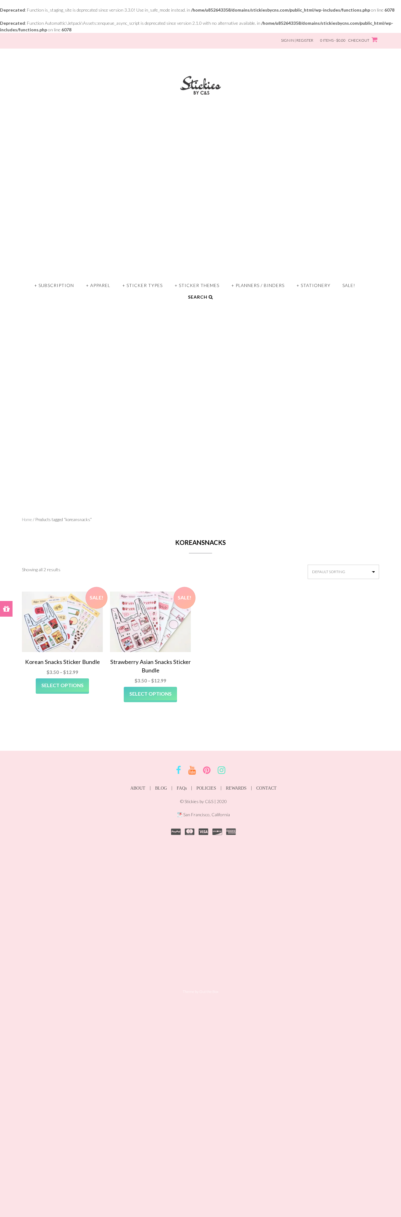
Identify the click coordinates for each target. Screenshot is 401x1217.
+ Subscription (54, 285)
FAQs (182, 788)
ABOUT (137, 788)
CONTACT (266, 788)
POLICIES (206, 788)
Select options (62, 685)
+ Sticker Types (142, 285)
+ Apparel (98, 285)
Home (27, 519)
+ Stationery (313, 285)
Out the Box (209, 991)
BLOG (161, 788)
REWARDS (236, 788)
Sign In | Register (297, 40)
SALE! (348, 285)
